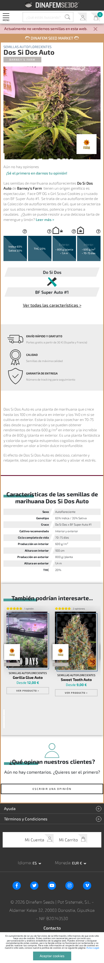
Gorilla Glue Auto (28, 677)
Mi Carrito (95, 17)
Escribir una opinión (52, 788)
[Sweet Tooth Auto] (75, 641)
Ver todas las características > (52, 305)
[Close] (95, 29)
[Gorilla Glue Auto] (27, 639)
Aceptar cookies (52, 956)
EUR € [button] (77, 863)
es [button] (35, 863)
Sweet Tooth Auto (76, 679)
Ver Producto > (27, 690)
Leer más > (45, 219)
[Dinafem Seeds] (52, 4)
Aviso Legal (92, 947)
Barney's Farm (22, 59)
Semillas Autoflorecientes (27, 47)
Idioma (24, 862)
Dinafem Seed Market (52, 38)
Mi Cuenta (82, 17)
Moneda (62, 862)
